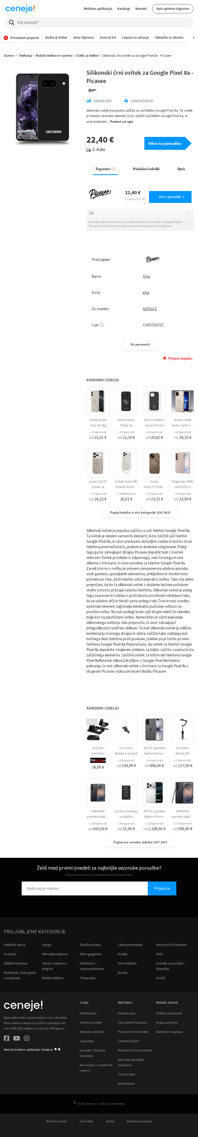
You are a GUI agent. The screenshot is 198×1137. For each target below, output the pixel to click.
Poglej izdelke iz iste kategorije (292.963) (140, 512)
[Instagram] (26, 1039)
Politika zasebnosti (169, 1013)
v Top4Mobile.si (126, 494)
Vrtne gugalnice (91, 954)
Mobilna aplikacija (98, 8)
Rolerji (122, 954)
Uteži (159, 954)
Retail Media (126, 1083)
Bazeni (122, 972)
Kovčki (160, 978)
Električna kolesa (15, 963)
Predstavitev (88, 1013)
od (97, 437)
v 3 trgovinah (97, 432)
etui (146, 292)
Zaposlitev (87, 1041)
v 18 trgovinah (98, 823)
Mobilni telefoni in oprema (54, 55)
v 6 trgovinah (126, 760)
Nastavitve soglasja (169, 1031)
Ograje (46, 945)
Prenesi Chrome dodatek (135, 1050)
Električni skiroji (15, 945)
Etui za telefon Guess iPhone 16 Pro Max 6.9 (154, 425)
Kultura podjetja (91, 1022)
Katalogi (123, 8)
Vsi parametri (140, 344)
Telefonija (25, 55)
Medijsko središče (92, 1031)
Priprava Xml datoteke (133, 1031)
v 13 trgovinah (182, 823)
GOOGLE (150, 309)
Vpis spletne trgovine (172, 8)
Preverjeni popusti (139, 1121)
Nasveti (141, 8)
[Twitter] (16, 1039)
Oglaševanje (126, 1013)
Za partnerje (126, 1074)
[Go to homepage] (20, 9)
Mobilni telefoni (52, 978)
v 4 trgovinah (154, 432)
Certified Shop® (128, 1041)
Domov (9, 55)
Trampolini (87, 978)
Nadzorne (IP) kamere (171, 945)
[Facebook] (6, 1039)
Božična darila (56, 1121)
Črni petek (86, 1121)
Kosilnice (10, 954)
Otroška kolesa (90, 945)
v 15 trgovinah (154, 823)
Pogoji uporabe (167, 1022)
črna (146, 276)
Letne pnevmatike (130, 945)
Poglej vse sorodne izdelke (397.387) (140, 842)
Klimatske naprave (55, 954)
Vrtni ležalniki (127, 963)
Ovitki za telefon (87, 55)
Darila (110, 1121)
